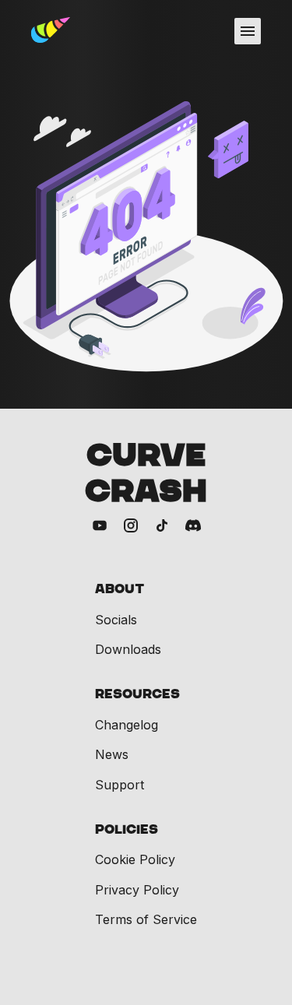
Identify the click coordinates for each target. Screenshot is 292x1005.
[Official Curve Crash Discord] (193, 526)
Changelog (126, 725)
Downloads (128, 649)
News (111, 754)
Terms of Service (146, 919)
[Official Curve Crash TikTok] (162, 526)
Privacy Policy (137, 890)
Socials (116, 620)
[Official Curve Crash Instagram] (130, 526)
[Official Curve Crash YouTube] (99, 526)
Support (119, 785)
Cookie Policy (135, 859)
